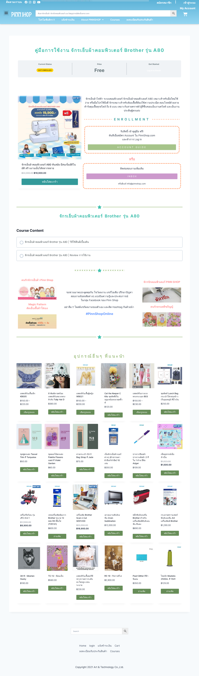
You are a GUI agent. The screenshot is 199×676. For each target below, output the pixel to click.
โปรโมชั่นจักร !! (46, 19)
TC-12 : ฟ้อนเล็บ (55, 576)
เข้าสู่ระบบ (189, 2)
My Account (187, 8)
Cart (117, 645)
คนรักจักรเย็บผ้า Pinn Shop (37, 280)
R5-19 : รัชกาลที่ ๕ (113, 576)
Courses (115, 19)
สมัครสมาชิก (164, 2)
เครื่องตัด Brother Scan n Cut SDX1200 (84, 518)
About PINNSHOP (91, 19)
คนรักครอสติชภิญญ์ (161, 306)
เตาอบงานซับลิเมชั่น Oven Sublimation (112, 518)
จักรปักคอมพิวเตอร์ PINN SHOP (161, 281)
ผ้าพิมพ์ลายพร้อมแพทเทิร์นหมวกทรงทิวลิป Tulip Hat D (56, 396)
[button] (6, 13)
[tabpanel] (99, 325)
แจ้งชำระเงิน (67, 19)
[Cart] (185, 14)
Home (82, 645)
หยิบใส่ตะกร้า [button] (50, 181)
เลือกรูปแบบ (29, 412)
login (92, 645)
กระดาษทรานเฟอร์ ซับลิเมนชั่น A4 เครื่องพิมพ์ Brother (169, 518)
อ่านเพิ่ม (57, 536)
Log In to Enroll (154, 70)
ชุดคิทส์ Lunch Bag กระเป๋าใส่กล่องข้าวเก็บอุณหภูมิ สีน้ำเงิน (170, 396)
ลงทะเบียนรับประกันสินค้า (139, 19)
